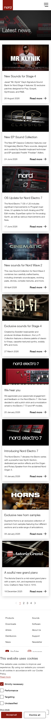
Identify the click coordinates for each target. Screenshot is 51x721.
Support (36, 636)
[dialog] (23, 686)
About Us (36, 630)
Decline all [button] (34, 715)
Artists (8, 630)
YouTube (14, 651)
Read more (5, 677)
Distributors (10, 636)
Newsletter (37, 642)
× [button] (44, 655)
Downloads (10, 624)
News (8, 642)
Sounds (35, 618)
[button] (34, 603)
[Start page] (8, 5)
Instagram (37, 652)
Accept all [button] (11, 715)
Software (36, 624)
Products (9, 618)
